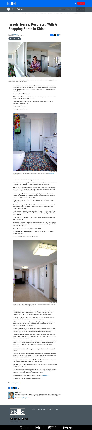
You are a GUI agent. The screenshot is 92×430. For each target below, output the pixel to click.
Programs (15, 13)
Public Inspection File (48, 409)
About (69, 13)
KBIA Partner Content (45, 13)
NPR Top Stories (16, 382)
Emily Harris (15, 34)
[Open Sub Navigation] (10, 13)
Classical (56, 13)
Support (62, 13)
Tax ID (56, 409)
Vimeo (33, 409)
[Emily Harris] (11, 395)
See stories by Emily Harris (22, 398)
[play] (9, 9)
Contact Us (39, 409)
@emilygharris (45, 375)
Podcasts (23, 13)
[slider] (14, 9)
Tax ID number (76, 13)
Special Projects (32, 13)
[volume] (12, 9)
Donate (82, 3)
